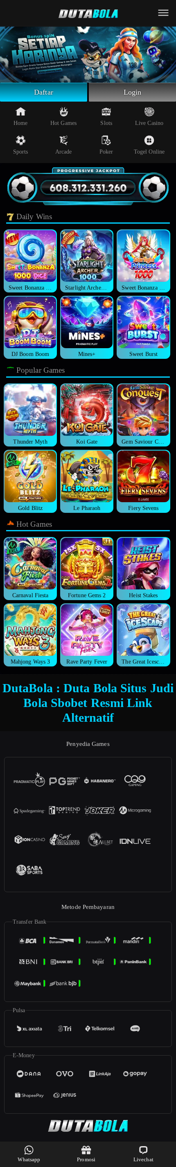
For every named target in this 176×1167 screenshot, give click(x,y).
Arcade (63, 152)
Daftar (43, 92)
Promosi (86, 1159)
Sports (20, 152)
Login (133, 92)
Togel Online (149, 152)
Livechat (143, 1159)
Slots (106, 123)
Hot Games (63, 123)
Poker (106, 152)
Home (20, 123)
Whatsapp (29, 1159)
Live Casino (149, 123)
